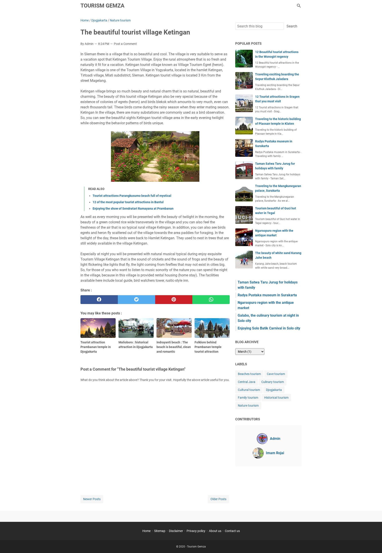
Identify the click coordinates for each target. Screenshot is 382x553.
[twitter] (136, 299)
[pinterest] (174, 299)
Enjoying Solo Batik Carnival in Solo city (269, 328)
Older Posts (218, 499)
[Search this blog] (299, 5)
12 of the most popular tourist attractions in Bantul (128, 202)
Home (146, 531)
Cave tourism (276, 374)
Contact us (232, 531)
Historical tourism (276, 397)
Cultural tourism (249, 390)
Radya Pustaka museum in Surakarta (267, 295)
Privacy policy (196, 531)
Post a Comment (125, 44)
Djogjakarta (274, 390)
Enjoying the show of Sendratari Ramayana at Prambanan (133, 208)
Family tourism (248, 397)
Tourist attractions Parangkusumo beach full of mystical (132, 195)
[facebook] (99, 299)
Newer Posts (92, 499)
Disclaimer (176, 531)
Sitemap (159, 531)
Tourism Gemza (102, 5)
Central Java (246, 382)
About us (215, 531)
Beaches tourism (249, 374)
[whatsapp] (211, 299)
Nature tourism (248, 405)
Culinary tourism (272, 382)
